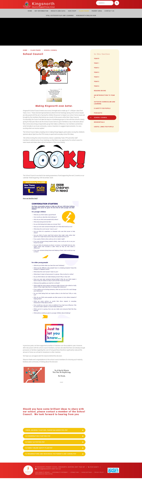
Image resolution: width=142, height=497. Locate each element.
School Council (50, 50)
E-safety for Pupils (102, 108)
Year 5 (96, 81)
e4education (49, 474)
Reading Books (100, 90)
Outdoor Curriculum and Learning (104, 103)
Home (25, 50)
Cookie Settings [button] (86, 472)
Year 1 (96, 63)
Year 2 (96, 68)
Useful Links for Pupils (104, 127)
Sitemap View (75, 472)
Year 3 (96, 72)
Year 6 (96, 86)
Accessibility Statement (60, 472)
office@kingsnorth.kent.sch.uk (49, 469)
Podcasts (98, 113)
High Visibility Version (42, 472)
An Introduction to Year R (104, 96)
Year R (96, 58)
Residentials (99, 122)
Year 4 (96, 77)
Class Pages (35, 50)
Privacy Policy (99, 472)
